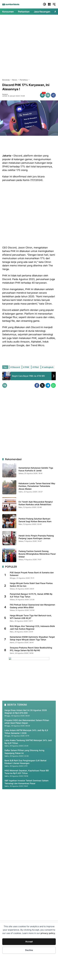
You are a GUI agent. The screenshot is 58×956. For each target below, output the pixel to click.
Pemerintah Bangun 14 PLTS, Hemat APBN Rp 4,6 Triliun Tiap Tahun (31, 595)
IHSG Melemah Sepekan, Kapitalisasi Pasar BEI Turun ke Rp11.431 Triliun (27, 772)
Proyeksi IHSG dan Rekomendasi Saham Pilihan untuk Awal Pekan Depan (27, 721)
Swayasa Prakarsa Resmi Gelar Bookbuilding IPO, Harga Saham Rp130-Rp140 (31, 649)
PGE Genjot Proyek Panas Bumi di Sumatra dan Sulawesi (32, 574)
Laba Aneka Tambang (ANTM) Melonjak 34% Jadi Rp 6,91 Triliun (28, 741)
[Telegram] (47, 385)
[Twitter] (42, 385)
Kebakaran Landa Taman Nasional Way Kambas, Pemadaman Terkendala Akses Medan (37, 486)
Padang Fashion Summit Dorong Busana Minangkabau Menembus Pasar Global (37, 554)
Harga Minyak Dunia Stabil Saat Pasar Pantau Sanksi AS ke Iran (31, 584)
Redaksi (5, 94)
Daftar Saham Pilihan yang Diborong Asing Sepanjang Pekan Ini (24, 751)
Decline (29, 950)
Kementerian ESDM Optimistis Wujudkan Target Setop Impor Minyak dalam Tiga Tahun (32, 638)
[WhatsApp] (53, 385)
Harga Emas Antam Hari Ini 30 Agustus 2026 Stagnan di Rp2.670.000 (26, 711)
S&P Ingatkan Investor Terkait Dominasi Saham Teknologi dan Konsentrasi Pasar (26, 782)
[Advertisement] (29, 47)
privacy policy (48, 933)
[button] (44, 4)
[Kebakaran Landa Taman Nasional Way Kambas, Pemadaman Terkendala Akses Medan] (9, 487)
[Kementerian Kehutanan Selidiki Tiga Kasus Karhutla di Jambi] (9, 470)
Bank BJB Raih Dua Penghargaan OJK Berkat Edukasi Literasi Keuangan (25, 761)
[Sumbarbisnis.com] (10, 4)
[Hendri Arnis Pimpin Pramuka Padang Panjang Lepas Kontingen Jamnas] (9, 538)
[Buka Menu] (49, 4)
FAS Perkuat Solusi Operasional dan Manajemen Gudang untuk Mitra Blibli (32, 606)
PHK (27, 367)
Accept (29, 941)
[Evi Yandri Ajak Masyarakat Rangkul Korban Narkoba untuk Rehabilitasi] (9, 504)
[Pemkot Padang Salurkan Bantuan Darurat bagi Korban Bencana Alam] (9, 521)
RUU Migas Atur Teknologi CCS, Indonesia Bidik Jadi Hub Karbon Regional (32, 627)
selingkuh (48, 367)
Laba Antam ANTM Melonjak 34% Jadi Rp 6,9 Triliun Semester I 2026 (26, 731)
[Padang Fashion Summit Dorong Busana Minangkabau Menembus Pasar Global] (9, 555)
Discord (16, 367)
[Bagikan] (53, 95)
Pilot (36, 367)
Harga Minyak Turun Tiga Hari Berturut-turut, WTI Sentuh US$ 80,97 (31, 616)
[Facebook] (36, 385)
